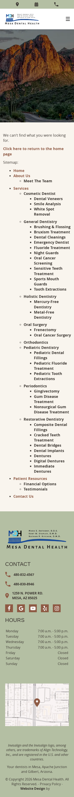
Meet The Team (38, 181)
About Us (21, 175)
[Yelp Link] (45, 608)
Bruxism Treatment (52, 232)
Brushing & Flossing (52, 226)
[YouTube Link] (33, 608)
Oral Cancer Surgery (52, 335)
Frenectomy (45, 329)
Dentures (42, 455)
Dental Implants (49, 450)
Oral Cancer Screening (45, 260)
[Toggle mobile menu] (68, 19)
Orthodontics (36, 342)
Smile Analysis (47, 203)
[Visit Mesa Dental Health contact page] (37, 705)
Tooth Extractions (50, 289)
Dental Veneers (48, 198)
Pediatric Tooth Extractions (48, 376)
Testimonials (35, 489)
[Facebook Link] (9, 608)
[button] (36, 4)
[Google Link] (21, 608)
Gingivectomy (46, 391)
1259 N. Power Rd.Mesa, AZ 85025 (27, 595)
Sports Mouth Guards (46, 281)
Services (21, 188)
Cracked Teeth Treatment (47, 437)
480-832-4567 (24, 574)
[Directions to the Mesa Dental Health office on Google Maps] (17, 4)
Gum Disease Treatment (46, 399)
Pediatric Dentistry (41, 347)
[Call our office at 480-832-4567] (56, 4)
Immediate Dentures (44, 469)
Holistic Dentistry (40, 296)
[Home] (22, 19)
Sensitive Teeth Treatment (48, 271)
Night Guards (46, 252)
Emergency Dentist (51, 242)
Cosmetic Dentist (40, 193)
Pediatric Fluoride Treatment (50, 366)
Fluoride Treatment (52, 247)
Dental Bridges (47, 445)
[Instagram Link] (57, 608)
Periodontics (35, 386)
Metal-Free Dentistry (44, 315)
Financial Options (40, 484)
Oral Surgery (35, 324)
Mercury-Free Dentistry (46, 304)
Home (18, 170)
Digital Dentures (49, 461)
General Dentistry (40, 221)
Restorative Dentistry (44, 419)
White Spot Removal (44, 211)
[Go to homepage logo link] (37, 539)
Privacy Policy (50, 784)
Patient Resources (30, 478)
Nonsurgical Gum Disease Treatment (51, 409)
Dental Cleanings (50, 237)
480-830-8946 (24, 584)
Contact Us (23, 496)
